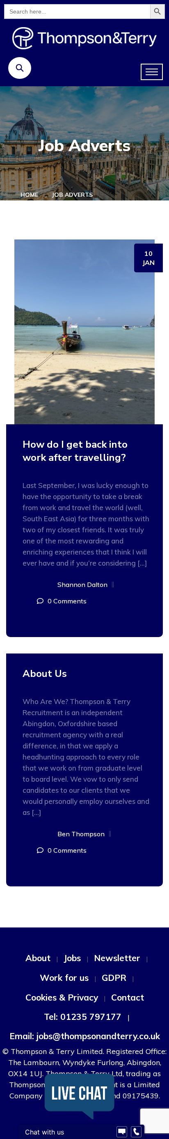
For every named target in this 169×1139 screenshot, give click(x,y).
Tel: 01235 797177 (82, 1016)
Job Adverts (72, 194)
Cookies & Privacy (61, 997)
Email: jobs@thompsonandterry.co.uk (84, 1036)
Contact (127, 997)
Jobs (72, 958)
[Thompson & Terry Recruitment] (84, 37)
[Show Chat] (121, 1132)
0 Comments (67, 601)
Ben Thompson (81, 834)
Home (31, 194)
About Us (45, 673)
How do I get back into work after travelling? (75, 451)
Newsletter (117, 958)
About (37, 958)
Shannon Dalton (82, 584)
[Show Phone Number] (136, 1132)
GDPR (114, 977)
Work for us (64, 977)
